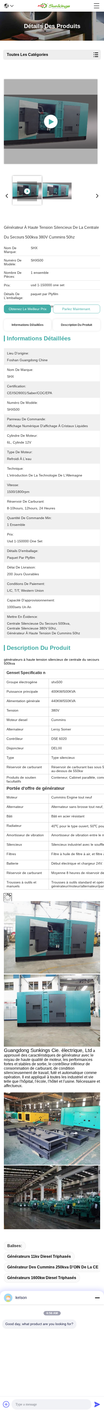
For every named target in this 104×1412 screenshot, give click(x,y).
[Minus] (97, 1298)
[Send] (97, 1404)
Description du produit (76, 325)
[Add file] (6, 1404)
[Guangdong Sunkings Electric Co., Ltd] (53, 5)
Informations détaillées (28, 325)
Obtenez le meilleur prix (27, 309)
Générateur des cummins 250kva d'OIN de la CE (52, 1267)
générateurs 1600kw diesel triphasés (41, 1278)
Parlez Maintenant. (76, 309)
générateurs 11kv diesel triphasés (39, 1256)
